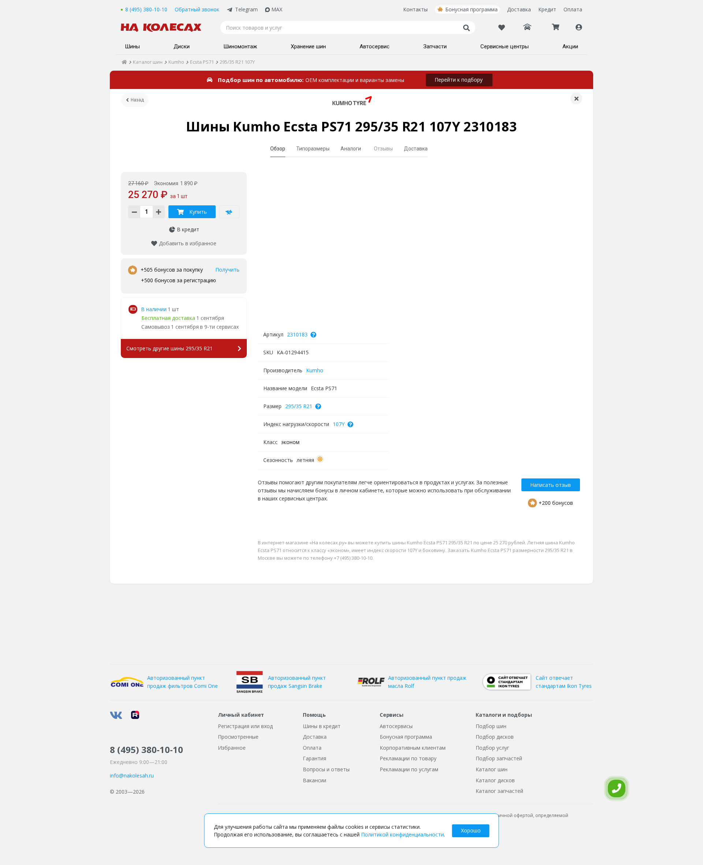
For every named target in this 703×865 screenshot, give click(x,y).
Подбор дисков (495, 736)
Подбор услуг (492, 747)
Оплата (572, 9)
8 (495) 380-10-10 (146, 9)
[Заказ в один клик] (229, 211)
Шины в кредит (322, 726)
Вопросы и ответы (326, 769)
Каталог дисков (495, 780)
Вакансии (314, 780)
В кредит (188, 229)
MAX (276, 9)
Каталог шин (491, 769)
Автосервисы (396, 726)
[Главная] (124, 62)
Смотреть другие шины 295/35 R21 (169, 348)
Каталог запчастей (499, 790)
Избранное (232, 747)
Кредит (547, 9)
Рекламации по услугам (409, 769)
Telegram (246, 9)
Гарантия (314, 758)
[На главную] (165, 27)
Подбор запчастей (499, 758)
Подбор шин (491, 726)
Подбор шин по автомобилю (260, 79)
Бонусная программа (471, 9)
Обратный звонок (197, 9)
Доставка (519, 9)
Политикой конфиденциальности (402, 834)
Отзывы (383, 149)
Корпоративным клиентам (413, 747)
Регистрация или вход (245, 726)
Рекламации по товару (408, 758)
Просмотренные (238, 736)
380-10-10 (146, 749)
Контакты (415, 9)
